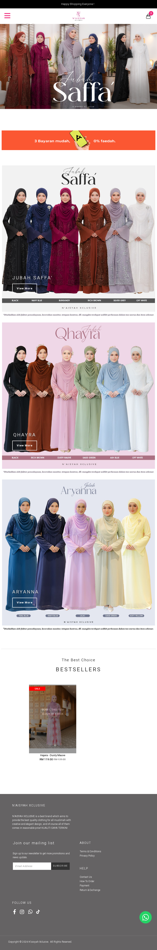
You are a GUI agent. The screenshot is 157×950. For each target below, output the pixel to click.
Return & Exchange (90, 890)
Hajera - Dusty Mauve (52, 755)
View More (25, 288)
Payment (84, 885)
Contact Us (86, 877)
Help (84, 868)
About (85, 843)
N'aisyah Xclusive (38, 942)
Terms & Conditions (90, 851)
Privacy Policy (87, 856)
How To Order (87, 881)
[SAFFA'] (78, 66)
